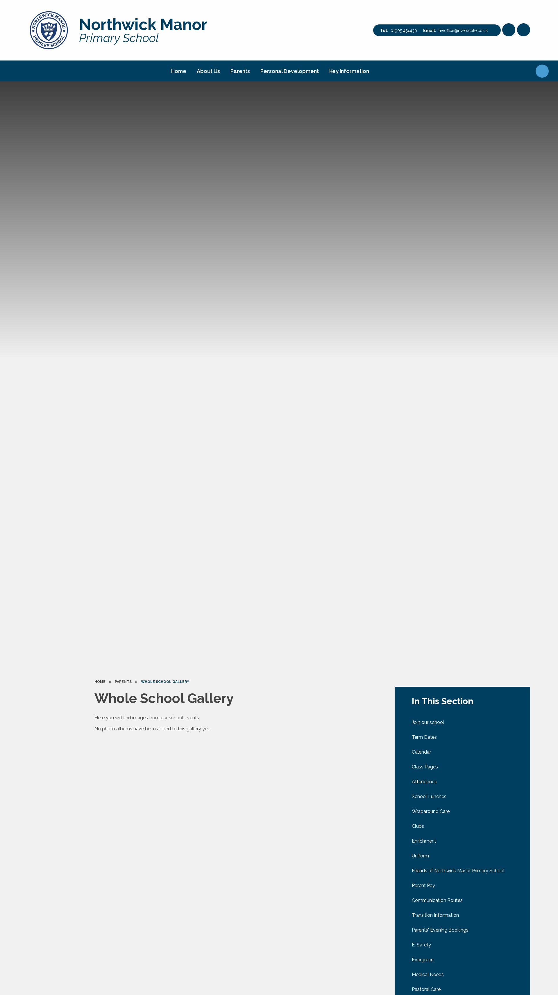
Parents (123, 682)
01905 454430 (404, 30)
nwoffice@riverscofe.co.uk (463, 30)
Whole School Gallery (165, 682)
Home (99, 682)
